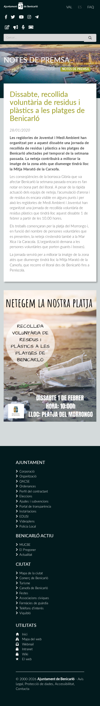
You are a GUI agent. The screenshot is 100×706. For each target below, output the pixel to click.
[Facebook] (6, 17)
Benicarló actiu (34, 536)
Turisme (24, 583)
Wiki (25, 654)
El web (27, 659)
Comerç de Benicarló (33, 578)
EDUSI (23, 516)
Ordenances (27, 486)
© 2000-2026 (26, 679)
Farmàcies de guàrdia (33, 603)
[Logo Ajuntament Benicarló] (21, 5)
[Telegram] (37, 17)
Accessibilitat (64, 684)
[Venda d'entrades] (30, 27)
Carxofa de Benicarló (33, 588)
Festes (23, 593)
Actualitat (25, 555)
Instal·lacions (27, 511)
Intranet (27, 649)
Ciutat (23, 564)
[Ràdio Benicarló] (23, 27)
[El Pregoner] (15, 27)
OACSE (24, 481)
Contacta (22, 689)
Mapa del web (32, 639)
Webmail (28, 644)
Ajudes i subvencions (34, 501)
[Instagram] (29, 17)
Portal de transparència (35, 506)
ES (80, 7)
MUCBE (25, 545)
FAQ (90, 7)
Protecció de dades (39, 684)
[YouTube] (21, 17)
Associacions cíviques (34, 598)
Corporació (26, 471)
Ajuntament (30, 463)
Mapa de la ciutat (31, 573)
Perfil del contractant (33, 491)
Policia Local (27, 526)
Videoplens (27, 521)
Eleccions (25, 496)
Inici (24, 634)
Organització (27, 476)
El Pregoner (27, 550)
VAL (69, 7)
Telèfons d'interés (31, 608)
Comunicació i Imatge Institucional (29, 69)
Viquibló (25, 613)
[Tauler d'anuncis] (7, 27)
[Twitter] (13, 17)
